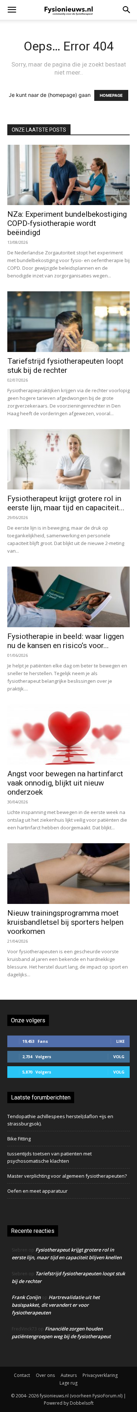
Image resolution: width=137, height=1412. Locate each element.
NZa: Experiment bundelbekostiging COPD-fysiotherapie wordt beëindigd (67, 223)
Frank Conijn (26, 1297)
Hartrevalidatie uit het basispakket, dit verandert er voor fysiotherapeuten (56, 1305)
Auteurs (69, 1375)
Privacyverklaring (100, 1375)
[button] (11, 10)
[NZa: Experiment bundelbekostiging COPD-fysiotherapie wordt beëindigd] (68, 175)
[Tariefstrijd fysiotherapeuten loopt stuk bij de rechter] (68, 321)
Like (120, 1041)
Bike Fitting (19, 1138)
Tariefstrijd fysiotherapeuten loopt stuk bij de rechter (65, 366)
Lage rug (68, 1383)
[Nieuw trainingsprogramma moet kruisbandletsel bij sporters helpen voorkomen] (68, 873)
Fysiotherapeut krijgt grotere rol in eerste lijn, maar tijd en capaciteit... (66, 503)
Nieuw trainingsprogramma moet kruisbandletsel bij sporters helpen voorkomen (65, 922)
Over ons (45, 1375)
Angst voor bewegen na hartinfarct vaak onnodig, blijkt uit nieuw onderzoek (65, 782)
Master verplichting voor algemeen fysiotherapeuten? (67, 1176)
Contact (22, 1375)
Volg (119, 1056)
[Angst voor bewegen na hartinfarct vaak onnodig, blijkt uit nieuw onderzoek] (68, 734)
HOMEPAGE (111, 95)
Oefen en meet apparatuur (37, 1191)
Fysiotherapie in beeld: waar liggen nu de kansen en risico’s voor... (65, 641)
